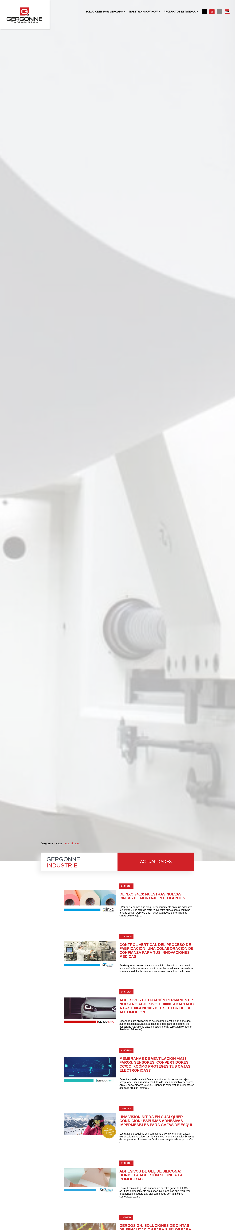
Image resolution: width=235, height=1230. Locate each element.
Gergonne (47, 843)
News (59, 843)
